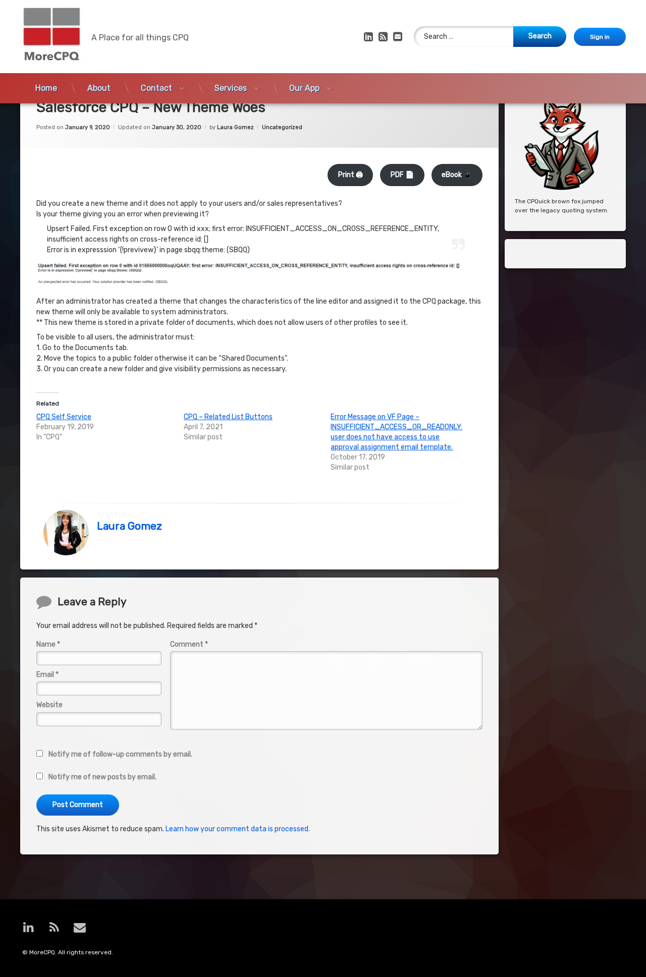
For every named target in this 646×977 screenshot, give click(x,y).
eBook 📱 (457, 174)
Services (230, 88)
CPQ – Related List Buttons (228, 417)
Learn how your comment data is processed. (238, 829)
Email (47, 674)
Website (49, 705)
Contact (156, 88)
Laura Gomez (235, 127)
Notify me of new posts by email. (102, 777)
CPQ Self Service (63, 417)
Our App (304, 88)
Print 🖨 (350, 174)
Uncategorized (282, 127)
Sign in (600, 36)
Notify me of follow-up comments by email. (120, 754)
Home (46, 88)
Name (48, 644)
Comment (189, 644)
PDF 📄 (402, 174)
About (99, 88)
